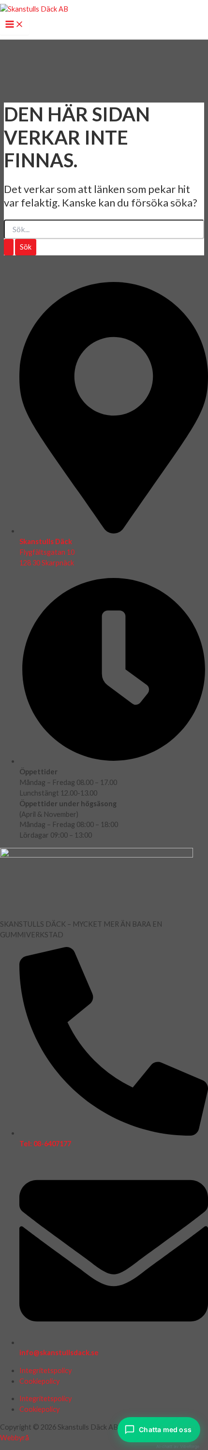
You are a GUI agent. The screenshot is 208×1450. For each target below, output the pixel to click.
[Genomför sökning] (9, 247)
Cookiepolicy (39, 1381)
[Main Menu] (14, 25)
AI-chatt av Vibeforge (177, 1446)
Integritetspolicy (45, 1370)
